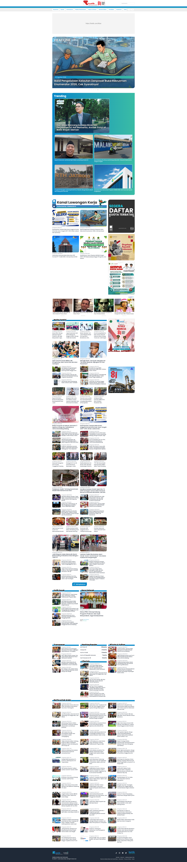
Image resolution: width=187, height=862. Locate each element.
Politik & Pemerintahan (80, 9)
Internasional (69, 9)
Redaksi (118, 857)
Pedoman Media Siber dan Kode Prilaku (109, 859)
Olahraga (126, 9)
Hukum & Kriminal (92, 9)
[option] (93, 63)
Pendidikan (111, 9)
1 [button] (89, 89)
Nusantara (55, 9)
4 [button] (95, 89)
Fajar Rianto (60, 101)
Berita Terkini (60, 320)
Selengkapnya (80, 584)
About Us (122, 857)
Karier (133, 859)
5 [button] (98, 89)
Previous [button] (53, 62)
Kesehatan (119, 9)
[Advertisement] (6, 32)
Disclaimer (121, 859)
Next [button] (133, 62)
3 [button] (93, 89)
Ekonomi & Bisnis (102, 9)
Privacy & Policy (127, 859)
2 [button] (91, 89)
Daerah (62, 9)
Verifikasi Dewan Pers (129, 857)
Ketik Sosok (60, 103)
